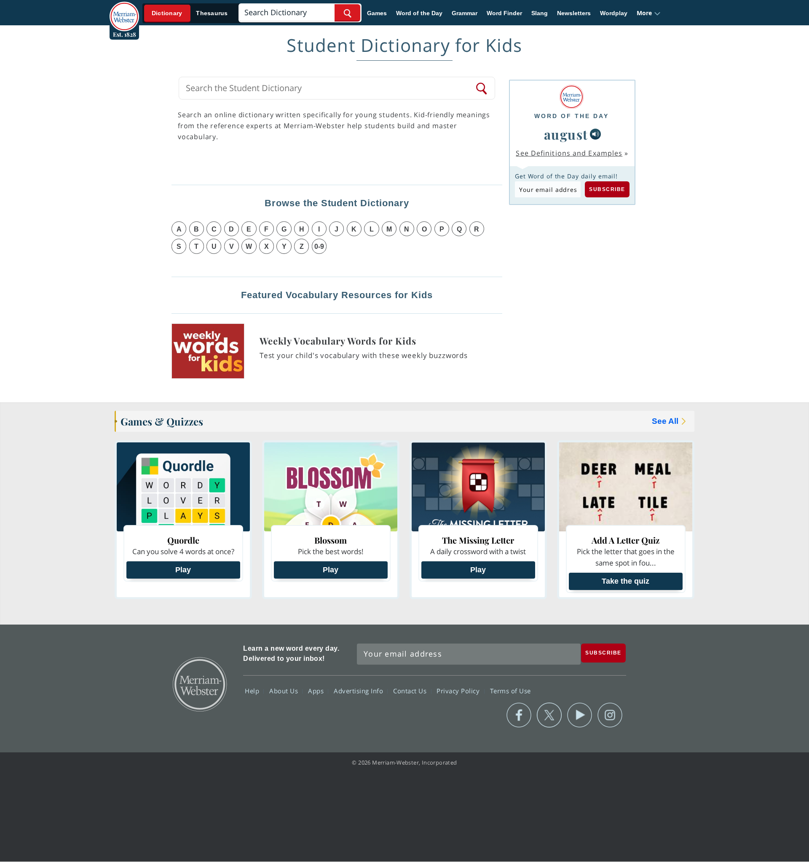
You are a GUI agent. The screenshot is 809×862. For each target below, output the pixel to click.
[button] (648, 13)
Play (183, 570)
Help (253, 691)
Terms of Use (510, 691)
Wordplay (613, 13)
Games (377, 13)
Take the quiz (625, 581)
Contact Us (411, 691)
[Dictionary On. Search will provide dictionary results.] (190, 13)
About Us (284, 691)
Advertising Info (359, 691)
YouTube (579, 715)
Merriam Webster (199, 683)
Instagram (609, 715)
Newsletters (574, 13)
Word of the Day (419, 13)
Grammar (464, 13)
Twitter (549, 715)
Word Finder (504, 13)
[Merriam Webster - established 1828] (124, 10)
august (566, 134)
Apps (317, 691)
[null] (595, 134)
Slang (539, 13)
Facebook (518, 715)
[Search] (482, 88)
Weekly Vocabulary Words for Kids (338, 340)
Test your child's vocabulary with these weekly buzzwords (364, 355)
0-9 (319, 246)
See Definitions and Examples (569, 153)
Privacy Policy (459, 691)
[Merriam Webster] (571, 97)
